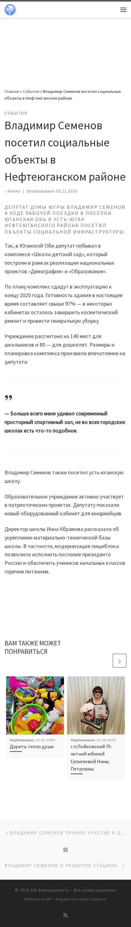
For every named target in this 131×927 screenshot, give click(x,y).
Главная (12, 91)
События (31, 91)
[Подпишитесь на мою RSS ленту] (65, 915)
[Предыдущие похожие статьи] (105, 661)
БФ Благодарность (50, 890)
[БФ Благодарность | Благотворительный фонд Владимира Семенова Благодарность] (10, 9)
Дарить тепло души (32, 746)
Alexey (13, 191)
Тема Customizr (93, 899)
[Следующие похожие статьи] (119, 661)
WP (49, 899)
